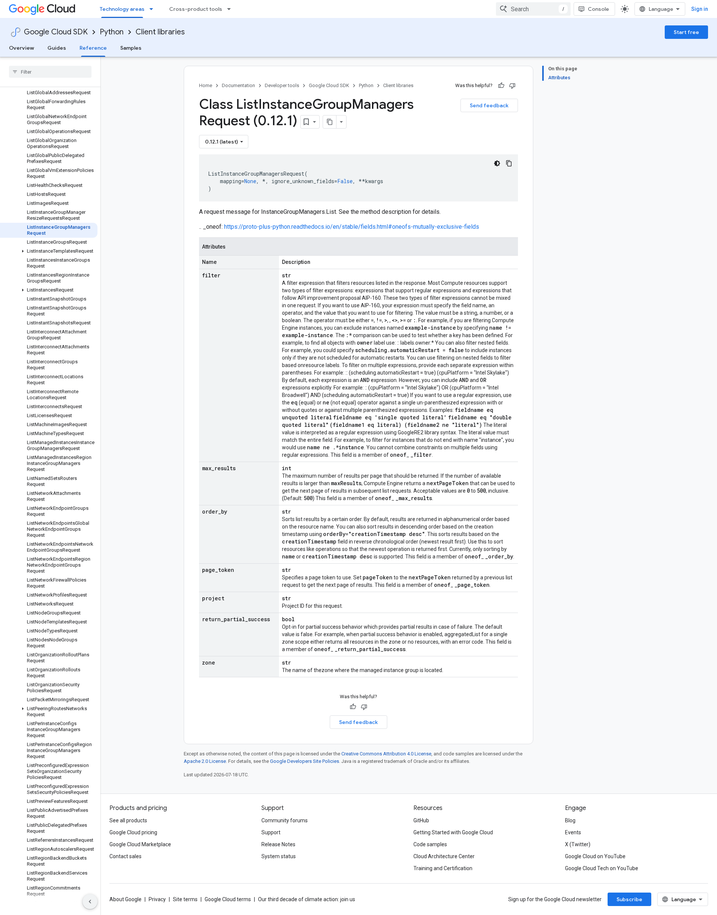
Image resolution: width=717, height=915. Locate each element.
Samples (131, 47)
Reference (93, 47)
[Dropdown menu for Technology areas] (153, 9)
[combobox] (533, 9)
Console (598, 9)
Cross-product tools (195, 9)
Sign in (699, 9)
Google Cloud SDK (56, 32)
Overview (21, 47)
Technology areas (122, 9)
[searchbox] (50, 72)
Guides (56, 47)
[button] (48, 251)
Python (112, 32)
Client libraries (160, 32)
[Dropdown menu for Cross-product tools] (231, 9)
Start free (686, 32)
